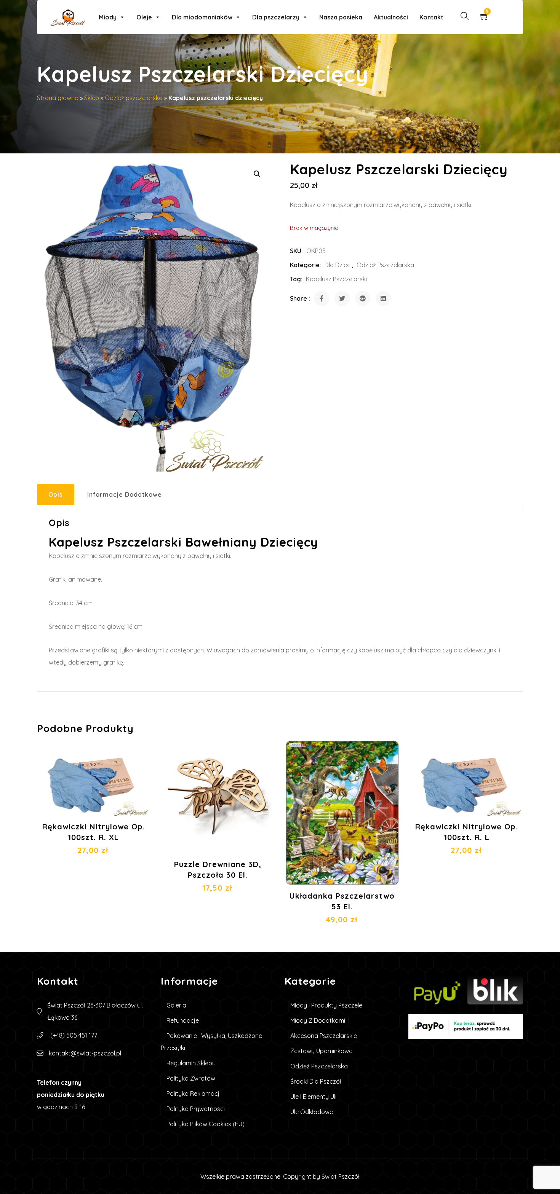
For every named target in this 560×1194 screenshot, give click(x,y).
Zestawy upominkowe (321, 1051)
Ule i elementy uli (313, 1096)
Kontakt (431, 17)
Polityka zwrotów (190, 1078)
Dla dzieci (338, 265)
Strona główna (57, 98)
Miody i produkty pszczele (326, 1005)
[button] (257, 174)
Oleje (144, 17)
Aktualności (391, 17)
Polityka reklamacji (193, 1093)
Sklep (91, 98)
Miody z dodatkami (317, 1020)
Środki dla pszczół (315, 1081)
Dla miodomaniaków (202, 17)
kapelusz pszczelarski (336, 279)
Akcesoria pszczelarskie (323, 1035)
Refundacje (182, 1020)
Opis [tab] (55, 494)
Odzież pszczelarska (134, 98)
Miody (108, 17)
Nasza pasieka (340, 17)
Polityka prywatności (195, 1109)
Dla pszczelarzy (275, 17)
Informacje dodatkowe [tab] (124, 494)
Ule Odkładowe (311, 1112)
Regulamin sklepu (191, 1063)
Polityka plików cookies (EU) (205, 1124)
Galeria (176, 1005)
